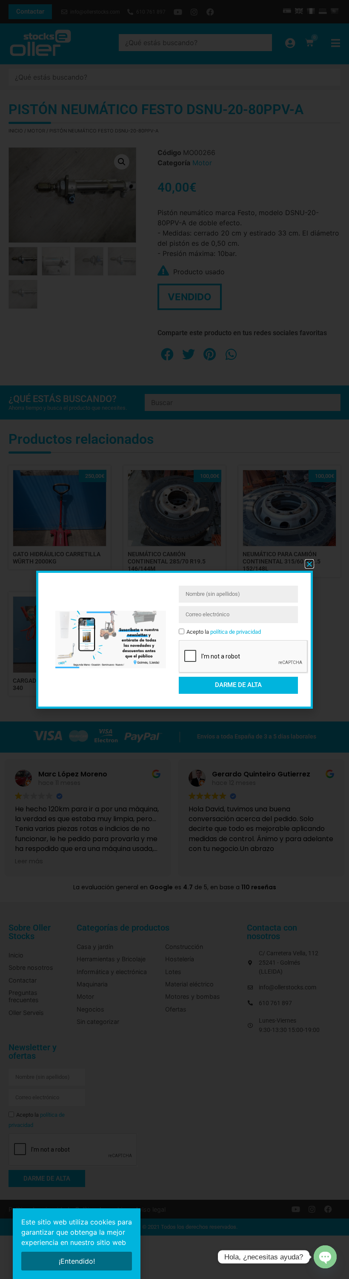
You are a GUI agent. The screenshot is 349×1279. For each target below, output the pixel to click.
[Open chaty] (325, 1256)
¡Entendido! (77, 1261)
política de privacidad (235, 632)
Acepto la (223, 632)
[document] (174, 639)
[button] (309, 563)
